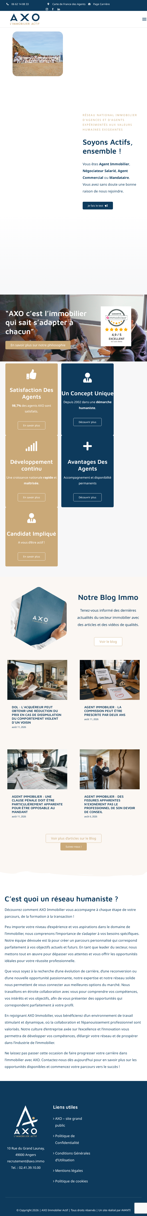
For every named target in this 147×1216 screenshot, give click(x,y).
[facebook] (53, 9)
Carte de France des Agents (69, 4)
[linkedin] (59, 9)
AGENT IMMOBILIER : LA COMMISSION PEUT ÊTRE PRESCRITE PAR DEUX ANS (104, 711)
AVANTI (126, 1210)
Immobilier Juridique (43, 694)
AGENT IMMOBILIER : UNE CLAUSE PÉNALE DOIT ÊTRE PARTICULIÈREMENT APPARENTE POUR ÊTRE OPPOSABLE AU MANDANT (37, 804)
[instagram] (47, 9)
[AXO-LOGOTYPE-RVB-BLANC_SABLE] (25, 1106)
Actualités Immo (22, 694)
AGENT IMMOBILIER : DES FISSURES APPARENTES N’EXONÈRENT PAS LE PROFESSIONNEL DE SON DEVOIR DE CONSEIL (109, 804)
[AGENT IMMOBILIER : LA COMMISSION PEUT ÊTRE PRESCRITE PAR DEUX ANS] (110, 680)
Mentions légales (69, 1170)
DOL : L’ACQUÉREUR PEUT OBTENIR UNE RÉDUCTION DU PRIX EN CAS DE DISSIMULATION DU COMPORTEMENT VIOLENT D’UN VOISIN (36, 714)
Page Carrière (101, 4)
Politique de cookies (71, 1181)
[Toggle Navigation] (144, 19)
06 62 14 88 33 (20, 4)
